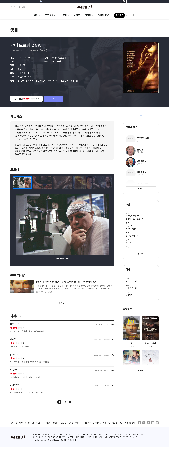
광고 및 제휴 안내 (35, 423)
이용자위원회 (130, 423)
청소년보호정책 (74, 423)
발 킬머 (21, 80)
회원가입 (22, 7)
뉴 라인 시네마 (131, 281)
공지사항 (13, 423)
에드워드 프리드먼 (133, 216)
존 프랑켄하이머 (25, 77)
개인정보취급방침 (59, 423)
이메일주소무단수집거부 (91, 423)
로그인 (12, 7)
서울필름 (129, 295)
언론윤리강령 (117, 423)
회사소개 (22, 423)
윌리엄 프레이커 (132, 236)
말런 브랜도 (41, 80)
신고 (112, 324)
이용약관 (106, 423)
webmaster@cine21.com (49, 440)
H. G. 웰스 (130, 226)
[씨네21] (84, 7)
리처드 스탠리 (131, 229)
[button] (108, 184)
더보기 (62, 303)
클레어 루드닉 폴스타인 (135, 219)
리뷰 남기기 (53, 98)
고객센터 (47, 423)
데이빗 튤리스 (64, 80)
